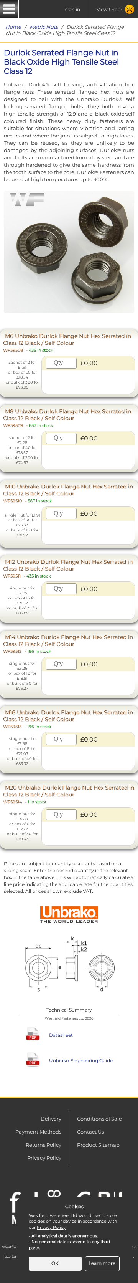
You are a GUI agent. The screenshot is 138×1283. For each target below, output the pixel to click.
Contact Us (90, 1132)
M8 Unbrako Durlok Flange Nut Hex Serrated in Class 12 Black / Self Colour (67, 418)
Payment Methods (38, 1132)
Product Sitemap (98, 1145)
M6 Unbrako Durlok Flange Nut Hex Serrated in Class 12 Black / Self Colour (67, 343)
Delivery (51, 1119)
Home (13, 27)
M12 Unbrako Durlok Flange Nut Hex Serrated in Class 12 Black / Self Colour (68, 568)
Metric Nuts (44, 27)
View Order (109, 9)
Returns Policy (43, 1145)
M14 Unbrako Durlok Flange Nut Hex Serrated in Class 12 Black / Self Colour (68, 644)
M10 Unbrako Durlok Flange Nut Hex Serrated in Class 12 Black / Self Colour (68, 493)
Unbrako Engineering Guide (81, 1060)
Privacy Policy (44, 1158)
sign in (72, 9)
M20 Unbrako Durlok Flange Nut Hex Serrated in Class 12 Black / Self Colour (68, 794)
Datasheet (61, 1035)
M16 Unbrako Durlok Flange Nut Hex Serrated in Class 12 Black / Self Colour (68, 719)
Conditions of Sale (99, 1119)
